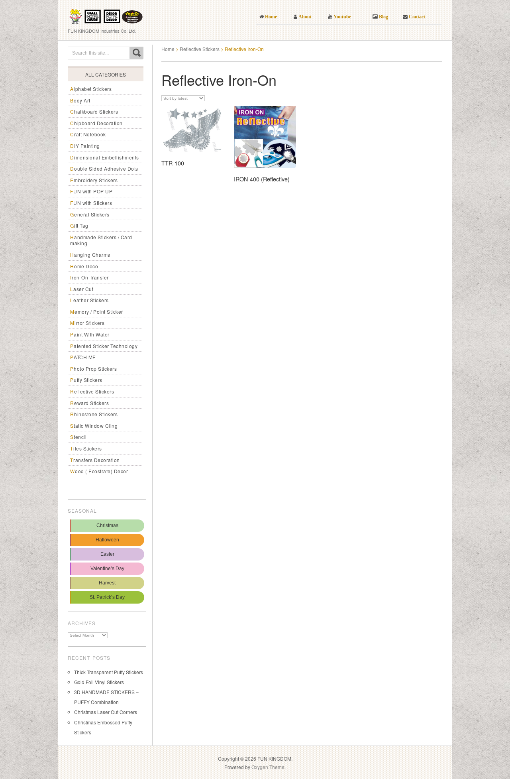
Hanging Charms (90, 254)
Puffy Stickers (86, 379)
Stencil (78, 436)
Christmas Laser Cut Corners (105, 711)
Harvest (107, 583)
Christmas (107, 525)
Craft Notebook (88, 134)
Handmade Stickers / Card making (101, 240)
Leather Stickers (89, 300)
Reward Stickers (89, 402)
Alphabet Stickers (91, 88)
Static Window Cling (94, 425)
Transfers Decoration (95, 459)
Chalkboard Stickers (94, 111)
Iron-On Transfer (89, 277)
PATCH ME (83, 357)
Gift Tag (79, 225)
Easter (107, 554)
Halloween (107, 540)
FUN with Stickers (91, 202)
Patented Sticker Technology (103, 345)
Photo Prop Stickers (93, 368)
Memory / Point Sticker (96, 311)
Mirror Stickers (87, 322)
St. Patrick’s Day (107, 597)
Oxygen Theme (267, 766)
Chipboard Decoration (96, 123)
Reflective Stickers (92, 391)
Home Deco (84, 266)
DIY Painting (85, 145)
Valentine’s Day (107, 568)
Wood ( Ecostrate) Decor (99, 471)
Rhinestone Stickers (94, 414)
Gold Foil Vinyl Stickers (99, 682)
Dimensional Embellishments (104, 157)
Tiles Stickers (86, 448)
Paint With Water (90, 334)
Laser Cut (81, 288)
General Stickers (90, 214)
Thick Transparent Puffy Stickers (108, 672)
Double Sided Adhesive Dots (104, 168)
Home (168, 48)
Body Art (80, 100)
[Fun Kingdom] (106, 14)
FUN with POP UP (91, 191)
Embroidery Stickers (94, 180)
